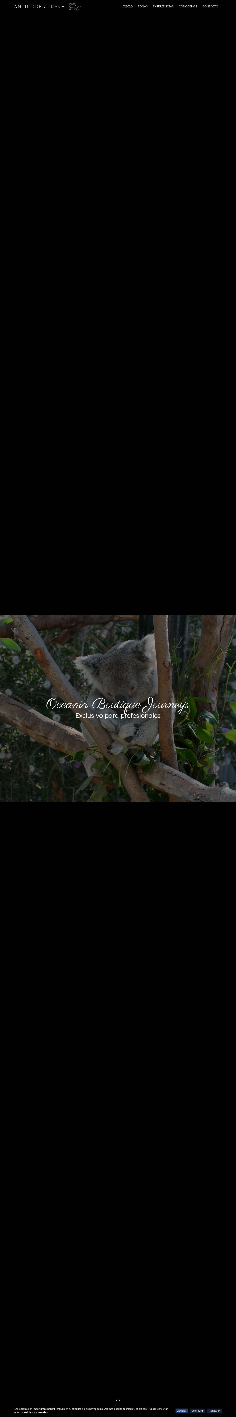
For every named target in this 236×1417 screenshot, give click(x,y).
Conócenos (188, 6)
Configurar (197, 1410)
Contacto (210, 6)
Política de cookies (36, 1412)
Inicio (128, 6)
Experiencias (163, 6)
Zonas (143, 6)
